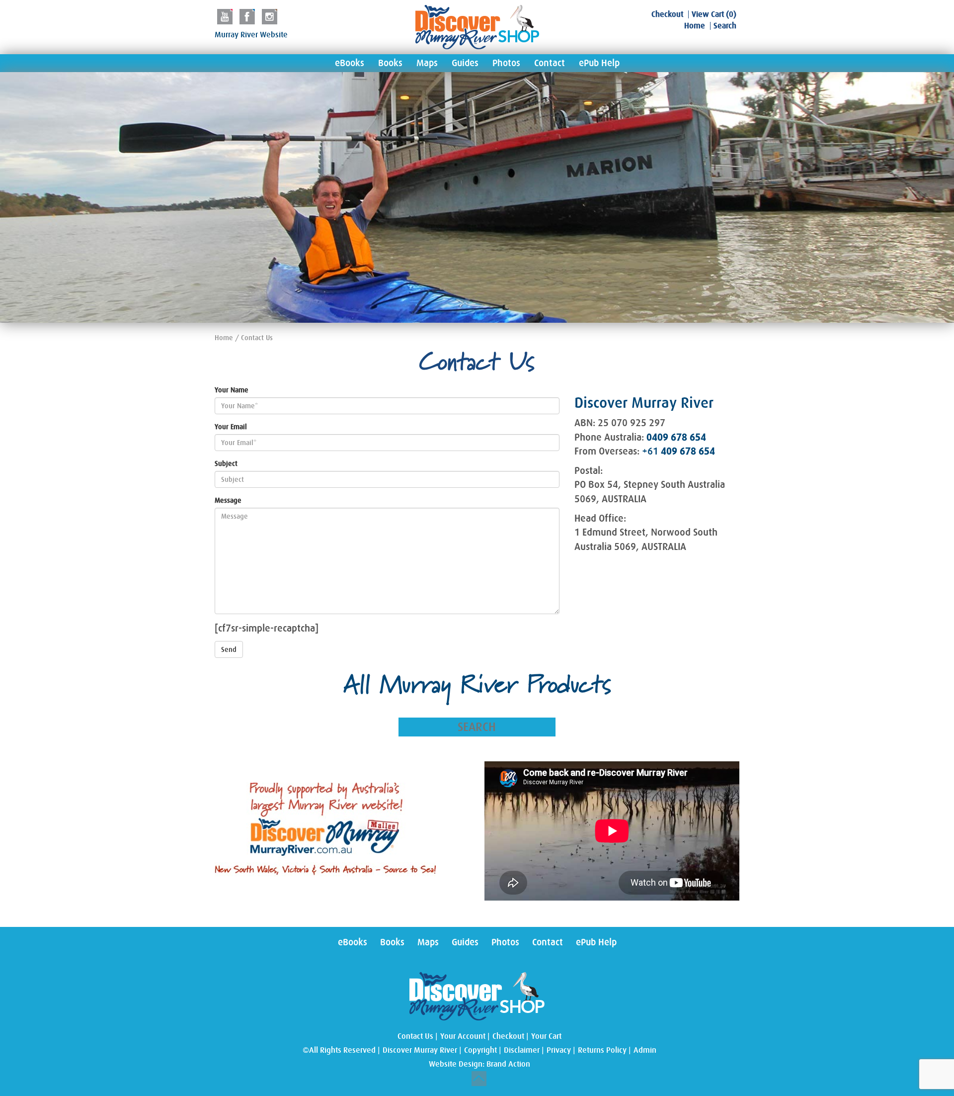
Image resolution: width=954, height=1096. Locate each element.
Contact (549, 63)
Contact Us (415, 1036)
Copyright (480, 1050)
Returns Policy (602, 1050)
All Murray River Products (477, 686)
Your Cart (546, 1036)
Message (228, 500)
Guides (465, 63)
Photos (506, 63)
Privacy (559, 1050)
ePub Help (599, 63)
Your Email (231, 427)
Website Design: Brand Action (479, 1064)
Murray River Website (251, 34)
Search (725, 25)
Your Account (462, 1036)
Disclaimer (522, 1050)
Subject (226, 463)
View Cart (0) (714, 14)
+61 (678, 451)
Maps (427, 63)
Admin (645, 1050)
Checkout (667, 14)
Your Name (231, 390)
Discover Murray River (420, 1050)
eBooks (349, 63)
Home (694, 25)
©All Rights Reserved (339, 1050)
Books (390, 63)
